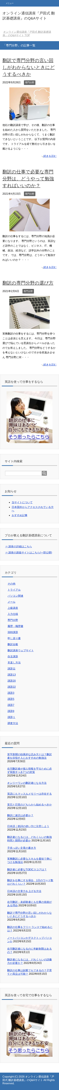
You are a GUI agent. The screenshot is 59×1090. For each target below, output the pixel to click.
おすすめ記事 (19, 515)
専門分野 (29, 82)
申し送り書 (14, 638)
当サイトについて (22, 502)
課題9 (11, 711)
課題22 (12, 686)
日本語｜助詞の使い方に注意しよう (28, 826)
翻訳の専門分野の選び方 (27, 282)
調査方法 (13, 723)
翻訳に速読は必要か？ (20, 815)
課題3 (11, 693)
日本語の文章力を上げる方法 (24, 891)
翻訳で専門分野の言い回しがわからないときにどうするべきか (28, 67)
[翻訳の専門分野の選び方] (29, 326)
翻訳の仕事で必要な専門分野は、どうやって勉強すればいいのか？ (28, 178)
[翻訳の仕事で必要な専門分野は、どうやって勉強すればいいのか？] (29, 228)
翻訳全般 (13, 644)
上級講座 (13, 608)
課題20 (12, 680)
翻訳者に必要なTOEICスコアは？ (27, 869)
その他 (11, 583)
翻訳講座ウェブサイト (21, 650)
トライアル (14, 589)
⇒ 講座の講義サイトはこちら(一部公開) (28, 552)
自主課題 (13, 656)
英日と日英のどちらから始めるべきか (29, 804)
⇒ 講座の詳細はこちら (18, 546)
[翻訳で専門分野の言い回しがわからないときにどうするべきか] (29, 117)
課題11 (11, 668)
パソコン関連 (15, 595)
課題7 (11, 705)
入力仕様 (13, 614)
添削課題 (13, 632)
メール (11, 602)
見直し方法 (14, 662)
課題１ (11, 717)
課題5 (11, 699)
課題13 (12, 674)
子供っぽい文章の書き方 (21, 847)
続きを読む (50, 156)
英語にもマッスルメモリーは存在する (29, 793)
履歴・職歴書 (15, 626)
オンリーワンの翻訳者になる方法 (27, 783)
